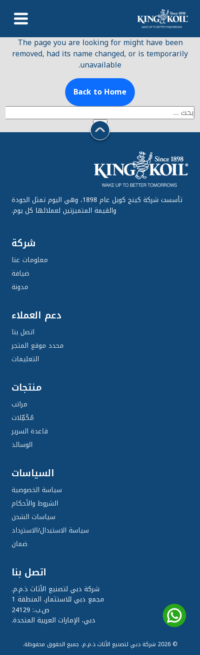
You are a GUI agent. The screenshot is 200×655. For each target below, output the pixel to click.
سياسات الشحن (33, 517)
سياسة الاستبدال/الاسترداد (50, 530)
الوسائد (22, 445)
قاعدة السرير (30, 431)
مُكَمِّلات (23, 418)
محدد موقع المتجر (38, 345)
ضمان (19, 544)
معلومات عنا (30, 260)
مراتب (19, 404)
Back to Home (100, 92)
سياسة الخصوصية (37, 490)
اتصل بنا (23, 332)
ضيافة (20, 273)
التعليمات (25, 359)
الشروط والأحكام (35, 503)
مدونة (20, 287)
